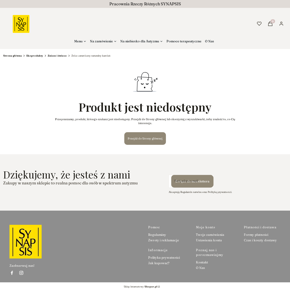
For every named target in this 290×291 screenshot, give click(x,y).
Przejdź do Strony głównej (145, 138)
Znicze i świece (57, 55)
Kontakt (202, 262)
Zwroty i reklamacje (163, 240)
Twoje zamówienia (210, 235)
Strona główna (12, 55)
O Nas (200, 268)
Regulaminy (157, 235)
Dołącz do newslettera (192, 181)
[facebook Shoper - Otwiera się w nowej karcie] (11, 272)
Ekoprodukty (34, 55)
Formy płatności (256, 235)
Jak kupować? (158, 263)
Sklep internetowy (140, 286)
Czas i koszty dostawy (260, 240)
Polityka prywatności (164, 257)
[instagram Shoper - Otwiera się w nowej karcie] (21, 272)
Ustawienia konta (209, 240)
